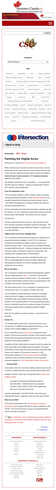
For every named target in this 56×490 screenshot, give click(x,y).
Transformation (46, 117)
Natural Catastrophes (35, 105)
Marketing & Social (39, 452)
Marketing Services (39, 468)
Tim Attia (20, 422)
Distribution (40, 445)
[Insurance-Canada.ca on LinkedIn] (41, 481)
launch (22, 105)
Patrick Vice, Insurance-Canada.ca (33, 163)
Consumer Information (16, 441)
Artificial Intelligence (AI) (13, 77)
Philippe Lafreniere (40, 420)
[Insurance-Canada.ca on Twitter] (37, 481)
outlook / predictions (19, 109)
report (49, 109)
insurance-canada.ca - (28, 138)
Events (40, 443)
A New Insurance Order (31, 355)
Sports (16, 454)
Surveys (16, 475)
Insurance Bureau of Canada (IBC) (20, 101)
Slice (25, 275)
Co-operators (16, 417)
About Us (39, 466)
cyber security (10, 93)
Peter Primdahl (27, 420)
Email (24, 154)
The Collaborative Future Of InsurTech (34, 360)
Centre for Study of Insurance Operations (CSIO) (33, 81)
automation (30, 77)
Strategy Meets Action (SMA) (41, 113)
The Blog (16, 472)
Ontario (7, 109)
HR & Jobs (40, 458)
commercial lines (33, 85)
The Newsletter (16, 474)
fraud (49, 93)
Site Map (39, 475)
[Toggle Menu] (50, 23)
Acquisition (22, 74)
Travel (16, 447)
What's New (39, 464)
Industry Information (40, 441)
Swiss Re (15, 117)
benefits (48, 77)
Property (16, 445)
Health (16, 448)
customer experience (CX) (14, 89)
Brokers (8, 81)
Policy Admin (40, 447)
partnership (33, 109)
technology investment (30, 117)
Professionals (39, 438)
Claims (40, 448)
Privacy (39, 474)
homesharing (31, 417)
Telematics (40, 450)
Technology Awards (16, 464)
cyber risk (47, 89)
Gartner (9, 97)
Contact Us (39, 472)
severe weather (10, 113)
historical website (38, 198)
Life (16, 452)
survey (7, 117)
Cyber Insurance (34, 89)
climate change (10, 85)
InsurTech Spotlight (11, 105)
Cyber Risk (40, 456)
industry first (45, 97)
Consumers (16, 438)
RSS (18, 154)
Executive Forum (16, 470)
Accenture (9, 74)
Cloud (21, 85)
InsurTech (18, 420)
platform (42, 109)
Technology (39, 454)
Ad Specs (39, 470)
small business (23, 113)
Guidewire (22, 97)
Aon (32, 74)
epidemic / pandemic (37, 93)
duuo (24, 417)
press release (29, 333)
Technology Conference (16, 466)
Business (16, 450)
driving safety (22, 93)
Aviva (40, 77)
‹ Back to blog (12, 144)
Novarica (48, 105)
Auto (16, 443)
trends (13, 121)
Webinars (16, 477)
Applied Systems (44, 74)
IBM (33, 97)
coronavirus (47, 85)
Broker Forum (16, 468)
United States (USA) (38, 121)
